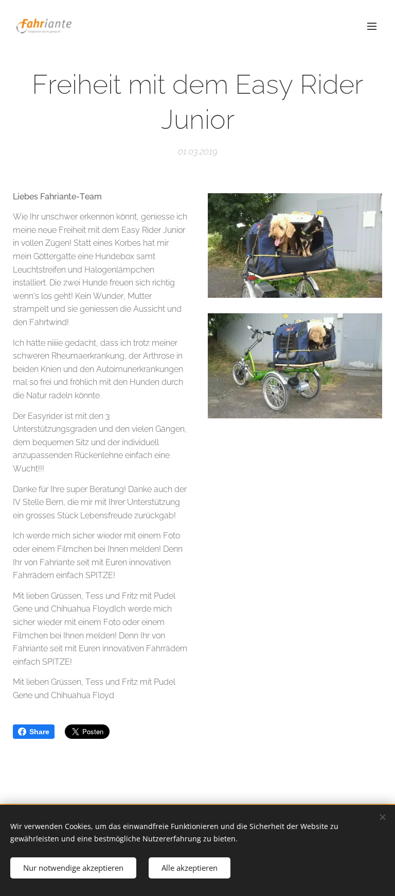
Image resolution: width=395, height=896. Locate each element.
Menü (372, 25)
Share (39, 732)
